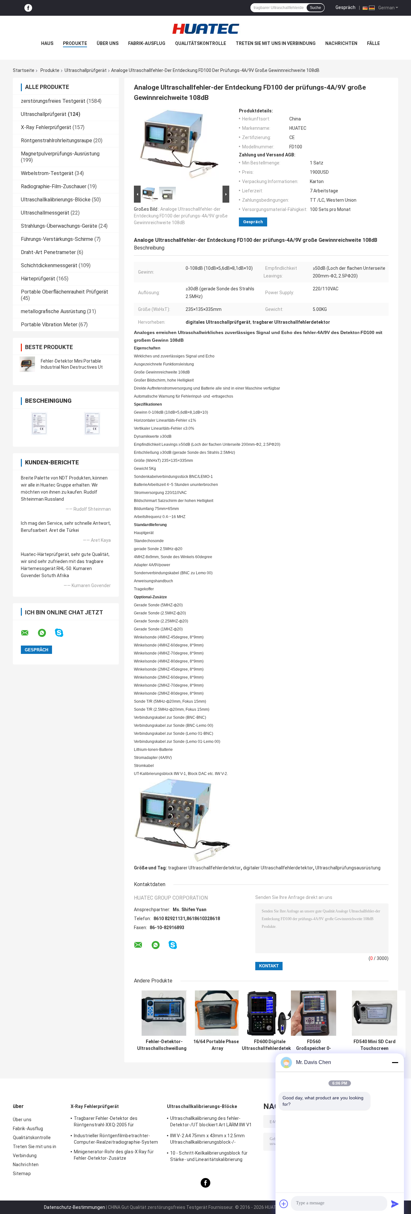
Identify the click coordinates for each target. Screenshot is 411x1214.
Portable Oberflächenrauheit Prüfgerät (64, 292)
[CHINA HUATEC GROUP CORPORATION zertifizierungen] (39, 423)
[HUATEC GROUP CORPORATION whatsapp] (46, 633)
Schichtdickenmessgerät (49, 265)
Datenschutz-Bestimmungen (74, 1207)
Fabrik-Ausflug (146, 43)
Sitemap (22, 1173)
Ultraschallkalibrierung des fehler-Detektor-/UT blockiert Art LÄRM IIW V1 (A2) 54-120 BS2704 (211, 1122)
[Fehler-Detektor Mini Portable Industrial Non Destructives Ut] (27, 364)
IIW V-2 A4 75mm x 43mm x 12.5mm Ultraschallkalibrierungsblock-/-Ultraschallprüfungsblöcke (207, 1140)
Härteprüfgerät (38, 279)
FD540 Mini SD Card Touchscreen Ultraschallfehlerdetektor (374, 1045)
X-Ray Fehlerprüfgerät (46, 127)
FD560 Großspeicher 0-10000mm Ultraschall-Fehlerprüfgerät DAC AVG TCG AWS (313, 1045)
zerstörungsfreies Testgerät (53, 101)
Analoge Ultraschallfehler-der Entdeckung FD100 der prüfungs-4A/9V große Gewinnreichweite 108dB (181, 216)
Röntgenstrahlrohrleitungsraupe (56, 140)
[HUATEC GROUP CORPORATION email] (29, 633)
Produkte (75, 43)
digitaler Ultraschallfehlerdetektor (278, 867)
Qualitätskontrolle (200, 43)
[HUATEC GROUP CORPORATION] (205, 28)
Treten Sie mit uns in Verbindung (276, 43)
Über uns (107, 43)
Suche (315, 7)
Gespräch (345, 7)
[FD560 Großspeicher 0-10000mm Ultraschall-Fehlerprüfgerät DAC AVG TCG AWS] (313, 1013)
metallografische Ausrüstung (53, 311)
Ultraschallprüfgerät (86, 70)
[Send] (395, 1204)
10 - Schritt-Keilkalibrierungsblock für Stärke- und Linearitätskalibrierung (209, 1156)
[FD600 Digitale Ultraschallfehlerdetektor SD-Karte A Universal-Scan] (270, 1013)
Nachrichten (341, 43)
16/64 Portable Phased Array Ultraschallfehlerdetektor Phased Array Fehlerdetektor (217, 1045)
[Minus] (395, 1062)
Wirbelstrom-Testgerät (47, 173)
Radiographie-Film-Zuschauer (53, 186)
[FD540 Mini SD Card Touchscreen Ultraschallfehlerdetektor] (374, 1013)
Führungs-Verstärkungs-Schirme (57, 239)
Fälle (373, 43)
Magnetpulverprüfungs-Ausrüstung (60, 154)
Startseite (23, 70)
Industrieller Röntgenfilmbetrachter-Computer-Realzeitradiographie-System (116, 1139)
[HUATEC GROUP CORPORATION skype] (63, 633)
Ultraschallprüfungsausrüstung (347, 867)
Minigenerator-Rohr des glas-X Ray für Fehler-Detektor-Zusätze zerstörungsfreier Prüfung (114, 1156)
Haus (47, 43)
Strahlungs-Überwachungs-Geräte (59, 226)
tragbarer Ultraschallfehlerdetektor (204, 867)
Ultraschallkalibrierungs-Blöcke (56, 200)
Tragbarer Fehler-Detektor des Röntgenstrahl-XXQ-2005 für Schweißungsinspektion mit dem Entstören (108, 1122)
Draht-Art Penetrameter (48, 252)
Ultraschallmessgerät (45, 213)
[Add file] (283, 1204)
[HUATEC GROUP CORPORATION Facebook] (28, 8)
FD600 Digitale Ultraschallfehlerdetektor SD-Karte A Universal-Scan (270, 1045)
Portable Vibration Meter (49, 324)
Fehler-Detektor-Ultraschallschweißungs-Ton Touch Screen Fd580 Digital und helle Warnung (164, 1045)
